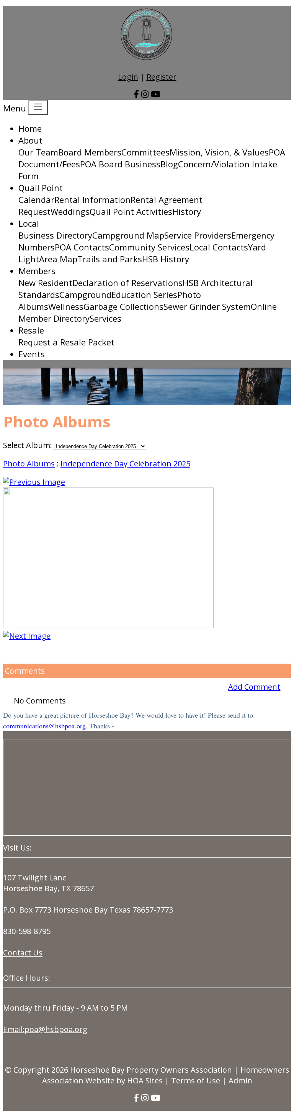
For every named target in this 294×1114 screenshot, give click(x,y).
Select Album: (27, 445)
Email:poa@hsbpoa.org (45, 1029)
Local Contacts (218, 247)
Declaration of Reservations (127, 282)
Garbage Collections (123, 306)
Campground (85, 294)
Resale (31, 330)
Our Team (38, 152)
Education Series (144, 294)
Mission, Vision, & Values (219, 152)
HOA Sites (145, 1080)
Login (128, 77)
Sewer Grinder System (207, 306)
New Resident (45, 282)
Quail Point (40, 187)
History (186, 211)
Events (31, 354)
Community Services (149, 247)
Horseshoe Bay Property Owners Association (151, 1070)
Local (28, 223)
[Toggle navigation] (38, 107)
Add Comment (254, 687)
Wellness (65, 306)
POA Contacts (82, 247)
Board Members (89, 152)
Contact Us (22, 952)
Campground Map (128, 235)
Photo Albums (29, 463)
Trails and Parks (109, 259)
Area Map (58, 259)
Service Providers (197, 235)
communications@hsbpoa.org (44, 725)
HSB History (165, 259)
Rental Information (92, 199)
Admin (240, 1080)
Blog (169, 164)
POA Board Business (120, 164)
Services (105, 318)
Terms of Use (195, 1080)
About (30, 140)
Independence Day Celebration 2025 (125, 463)
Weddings (70, 211)
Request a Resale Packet (66, 342)
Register (161, 77)
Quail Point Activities (131, 211)
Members (37, 270)
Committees (145, 152)
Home (30, 128)
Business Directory (55, 235)
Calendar (36, 199)
